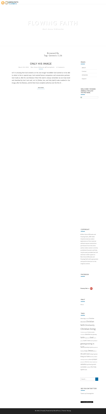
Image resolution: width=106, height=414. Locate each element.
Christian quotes (90, 332)
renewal (91, 362)
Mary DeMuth (94, 356)
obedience (86, 359)
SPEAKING (85, 75)
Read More (41, 87)
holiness (82, 351)
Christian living (88, 328)
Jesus (90, 350)
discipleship (94, 334)
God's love (86, 340)
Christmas (82, 334)
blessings (83, 318)
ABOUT (84, 67)
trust (85, 369)
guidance (95, 347)
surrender (83, 367)
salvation (83, 364)
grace (82, 343)
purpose (82, 362)
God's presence (94, 340)
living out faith (85, 356)
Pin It (82, 304)
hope (86, 351)
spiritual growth (91, 364)
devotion (88, 334)
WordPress (57, 410)
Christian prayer (83, 332)
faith (82, 337)
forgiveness (87, 337)
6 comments (60, 67)
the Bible (88, 367)
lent (96, 351)
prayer (94, 359)
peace (90, 359)
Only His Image (41, 63)
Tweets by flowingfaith (87, 393)
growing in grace (89, 347)
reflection (86, 362)
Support (84, 78)
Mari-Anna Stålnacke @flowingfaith (42, 67)
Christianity (89, 325)
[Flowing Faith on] (86, 291)
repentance (95, 362)
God (91, 337)
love (91, 356)
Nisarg (69, 410)
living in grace (93, 354)
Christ (87, 318)
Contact (84, 71)
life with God (84, 354)
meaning (82, 359)
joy (94, 351)
